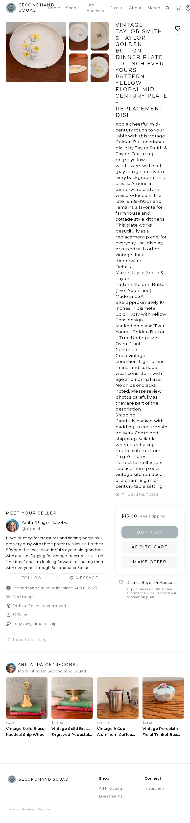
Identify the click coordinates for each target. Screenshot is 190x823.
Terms (13, 809)
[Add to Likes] (177, 28)
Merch (153, 7)
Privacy (28, 809)
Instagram (154, 788)
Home (54, 7)
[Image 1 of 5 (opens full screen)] (36, 52)
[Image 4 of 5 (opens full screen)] (78, 67)
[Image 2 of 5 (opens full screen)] (78, 36)
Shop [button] (71, 7)
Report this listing (30, 639)
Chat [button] (114, 7)
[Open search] (167, 7)
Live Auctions (95, 7)
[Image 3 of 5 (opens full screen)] (100, 36)
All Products (111, 788)
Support (45, 809)
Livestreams (110, 796)
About (135, 7)
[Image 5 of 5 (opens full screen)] (100, 67)
